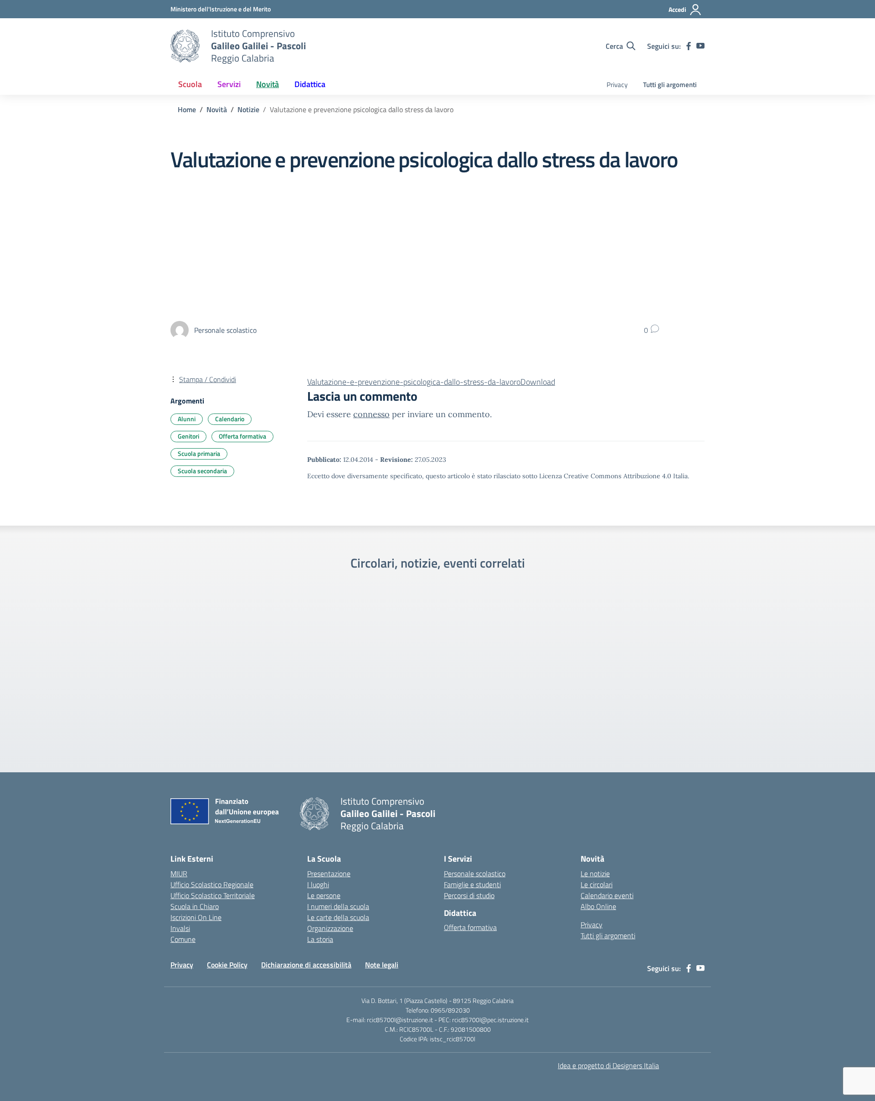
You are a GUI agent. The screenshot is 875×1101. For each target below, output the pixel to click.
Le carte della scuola (338, 917)
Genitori (188, 436)
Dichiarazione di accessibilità (306, 964)
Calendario (229, 419)
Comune (183, 939)
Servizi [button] (229, 84)
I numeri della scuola (338, 906)
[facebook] (689, 46)
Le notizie (595, 873)
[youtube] (700, 46)
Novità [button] (267, 84)
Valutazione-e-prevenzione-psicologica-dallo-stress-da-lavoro (413, 382)
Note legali (381, 964)
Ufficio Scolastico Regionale (211, 884)
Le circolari (596, 884)
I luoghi (318, 884)
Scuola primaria (199, 453)
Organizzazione (330, 928)
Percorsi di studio (469, 895)
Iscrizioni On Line (195, 917)
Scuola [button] (190, 84)
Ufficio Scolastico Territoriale (212, 895)
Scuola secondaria (202, 471)
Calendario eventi (607, 895)
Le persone (323, 895)
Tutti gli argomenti (670, 84)
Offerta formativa (242, 436)
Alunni (187, 419)
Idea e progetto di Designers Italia (608, 1065)
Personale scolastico (474, 873)
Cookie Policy (227, 964)
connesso (371, 414)
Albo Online (598, 906)
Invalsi (180, 928)
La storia (320, 939)
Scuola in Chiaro (194, 906)
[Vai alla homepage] (185, 46)
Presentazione (328, 873)
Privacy (617, 84)
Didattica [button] (309, 84)
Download (537, 382)
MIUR (178, 873)
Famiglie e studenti (472, 884)
